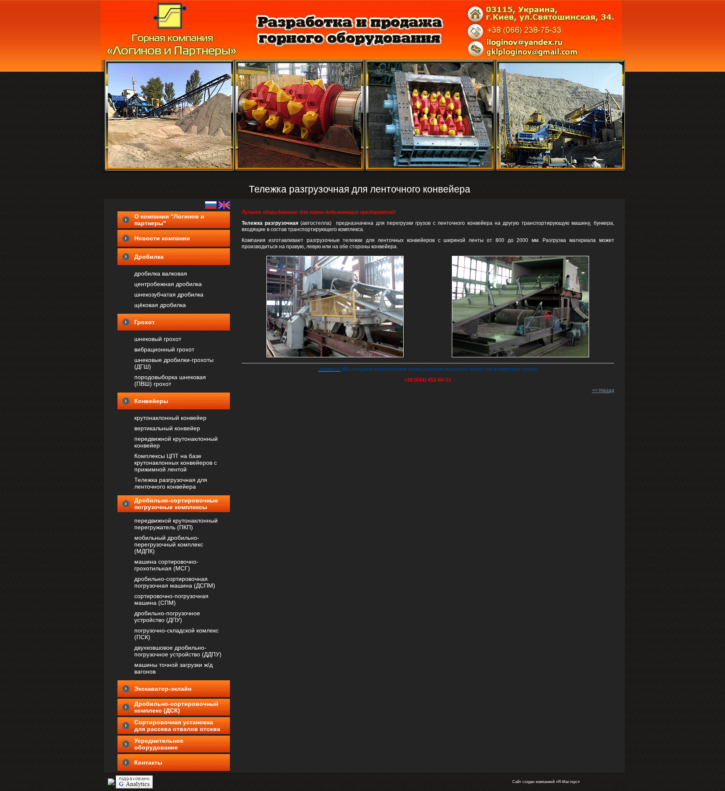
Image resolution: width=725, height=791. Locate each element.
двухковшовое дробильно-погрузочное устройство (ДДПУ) (178, 651)
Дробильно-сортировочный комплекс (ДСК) (176, 707)
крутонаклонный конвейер (170, 417)
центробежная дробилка (168, 284)
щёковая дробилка (160, 305)
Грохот (144, 322)
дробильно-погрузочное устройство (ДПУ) (167, 616)
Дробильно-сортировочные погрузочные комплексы (176, 503)
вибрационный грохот (164, 349)
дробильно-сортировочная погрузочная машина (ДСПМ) (174, 582)
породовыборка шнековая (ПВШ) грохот (170, 380)
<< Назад (603, 390)
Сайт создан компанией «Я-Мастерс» (546, 782)
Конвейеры (151, 401)
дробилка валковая (160, 273)
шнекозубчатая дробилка (168, 294)
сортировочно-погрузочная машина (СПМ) (171, 599)
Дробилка (149, 256)
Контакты (148, 762)
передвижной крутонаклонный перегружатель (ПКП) (176, 524)
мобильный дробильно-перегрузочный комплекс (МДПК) (168, 544)
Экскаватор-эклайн (162, 688)
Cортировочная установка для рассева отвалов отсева (177, 725)
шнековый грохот (157, 339)
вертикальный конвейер (167, 428)
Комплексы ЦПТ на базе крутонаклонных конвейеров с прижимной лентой (175, 463)
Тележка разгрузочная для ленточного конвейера (170, 483)
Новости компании (162, 238)
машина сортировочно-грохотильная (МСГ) (166, 565)
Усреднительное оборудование (158, 744)
